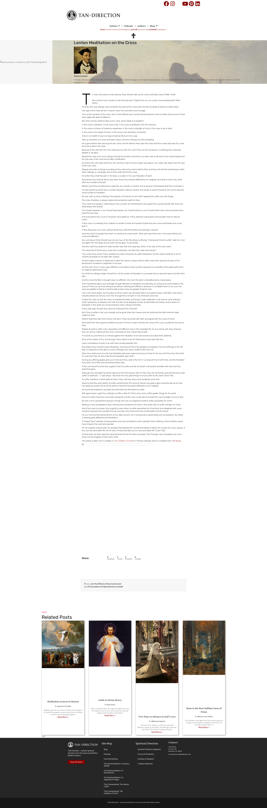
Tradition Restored (145, 764)
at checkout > (158, 29)
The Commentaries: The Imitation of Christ (113, 792)
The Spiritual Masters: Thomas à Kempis (116, 765)
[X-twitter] (178, 3)
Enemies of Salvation (146, 759)
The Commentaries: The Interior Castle (116, 785)
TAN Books (176, 441)
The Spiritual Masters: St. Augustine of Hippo (113, 778)
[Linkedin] (197, 3)
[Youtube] (185, 3)
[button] (111, 558)
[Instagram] (172, 3)
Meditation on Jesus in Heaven (63, 701)
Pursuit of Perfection (146, 754)
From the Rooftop (111, 759)
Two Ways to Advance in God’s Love (157, 716)
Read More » (63, 717)
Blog (105, 749)
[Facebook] (166, 3)
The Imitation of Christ (123, 441)
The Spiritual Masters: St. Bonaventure (113, 771)
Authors (141, 25)
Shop (152, 25)
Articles (113, 25)
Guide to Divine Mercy (110, 700)
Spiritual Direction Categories (149, 749)
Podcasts (128, 25)
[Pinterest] (191, 3)
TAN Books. (91, 82)
